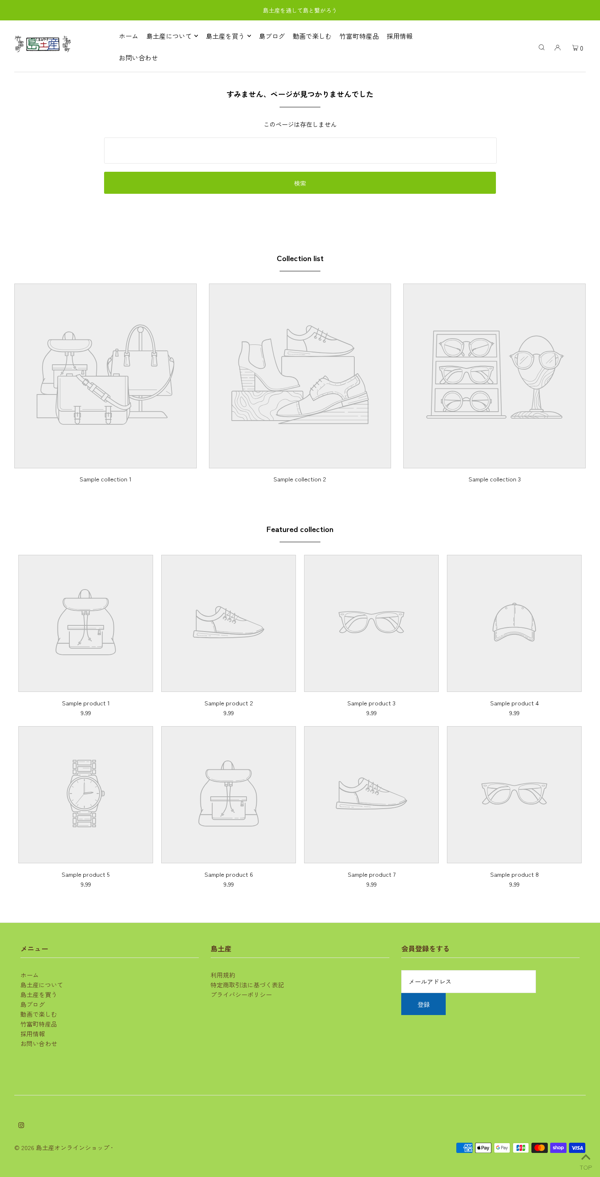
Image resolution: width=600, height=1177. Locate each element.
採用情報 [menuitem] (400, 36)
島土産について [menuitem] (169, 36)
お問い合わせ (38, 1043)
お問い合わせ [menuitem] (138, 57)
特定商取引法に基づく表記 (247, 984)
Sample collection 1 (105, 478)
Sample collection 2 (299, 478)
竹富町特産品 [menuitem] (359, 36)
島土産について (41, 984)
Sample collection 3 (495, 478)
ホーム (29, 975)
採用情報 (32, 1033)
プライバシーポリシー (241, 994)
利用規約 (223, 975)
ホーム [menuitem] (128, 36)
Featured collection (300, 528)
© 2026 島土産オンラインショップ (61, 1147)
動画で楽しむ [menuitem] (312, 36)
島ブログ (32, 1004)
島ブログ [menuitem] (272, 36)
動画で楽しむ (38, 1014)
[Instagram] (21, 1125)
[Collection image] (106, 462)
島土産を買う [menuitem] (225, 36)
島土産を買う (38, 994)
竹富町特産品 (38, 1024)
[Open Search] (541, 46)
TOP (586, 1166)
